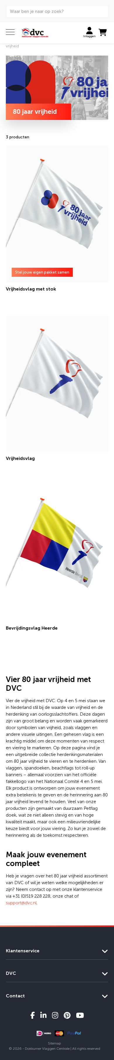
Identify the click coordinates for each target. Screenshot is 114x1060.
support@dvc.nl (21, 903)
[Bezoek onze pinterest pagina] (67, 1015)
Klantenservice (22, 951)
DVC (11, 973)
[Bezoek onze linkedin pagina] (43, 1015)
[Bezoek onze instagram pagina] (55, 1015)
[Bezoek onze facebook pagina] (32, 1015)
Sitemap (54, 1043)
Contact (15, 996)
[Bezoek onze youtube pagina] (80, 1015)
